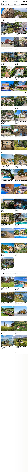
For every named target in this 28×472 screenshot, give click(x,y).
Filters (24, 4)
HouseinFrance (17, 288)
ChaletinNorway (3, 303)
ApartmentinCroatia (17, 107)
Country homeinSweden (4, 288)
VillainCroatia (3, 34)
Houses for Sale (10, 1)
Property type (2, 3)
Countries (17, 1)
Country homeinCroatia (4, 166)
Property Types (20, 1)
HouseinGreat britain (18, 347)
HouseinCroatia (3, 19)
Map (14, 1)
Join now (25, 1)
